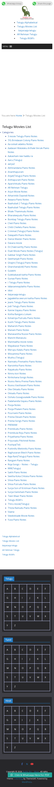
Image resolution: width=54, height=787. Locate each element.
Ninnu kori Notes (17, 373)
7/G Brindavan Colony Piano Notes (26, 140)
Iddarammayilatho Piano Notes (24, 286)
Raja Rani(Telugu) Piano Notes (24, 456)
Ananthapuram (16, 171)
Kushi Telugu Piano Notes (21, 322)
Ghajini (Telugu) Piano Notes (23, 262)
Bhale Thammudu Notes (20, 211)
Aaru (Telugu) (15, 160)
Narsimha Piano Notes (19, 365)
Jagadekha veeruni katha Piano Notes (27, 298)
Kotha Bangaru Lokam (19, 314)
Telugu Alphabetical (27, 22)
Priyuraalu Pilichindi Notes (21, 440)
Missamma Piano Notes (20, 353)
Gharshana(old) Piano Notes (22, 266)
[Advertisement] (27, 77)
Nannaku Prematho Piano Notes (25, 361)
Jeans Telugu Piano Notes (21, 302)
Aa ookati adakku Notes (20, 144)
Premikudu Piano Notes (20, 428)
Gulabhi (12, 270)
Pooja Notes (14, 405)
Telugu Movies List (27, 26)
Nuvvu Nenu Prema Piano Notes (25, 381)
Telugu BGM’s (27, 38)
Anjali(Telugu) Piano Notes (22, 175)
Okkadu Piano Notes (18, 393)
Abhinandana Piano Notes (21, 167)
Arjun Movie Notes (17, 191)
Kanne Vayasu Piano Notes (22, 310)
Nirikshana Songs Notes (20, 377)
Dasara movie (15, 242)
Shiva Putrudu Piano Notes (22, 484)
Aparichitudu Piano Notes (21, 183)
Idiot (10, 290)
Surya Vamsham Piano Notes (23, 492)
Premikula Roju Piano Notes (22, 432)
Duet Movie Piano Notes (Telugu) (25, 250)
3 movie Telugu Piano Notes (22, 136)
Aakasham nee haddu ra (20, 156)
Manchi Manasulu (17, 337)
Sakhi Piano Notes (17, 472)
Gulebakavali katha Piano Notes (24, 274)
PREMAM (12, 424)
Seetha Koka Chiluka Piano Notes (25, 476)
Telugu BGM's (15, 499)
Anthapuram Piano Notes (21, 179)
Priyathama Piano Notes (20, 436)
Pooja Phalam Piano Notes (21, 409)
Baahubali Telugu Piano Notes (24, 207)
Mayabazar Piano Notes (20, 345)
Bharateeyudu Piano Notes (22, 215)
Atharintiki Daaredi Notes (21, 195)
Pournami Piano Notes (19, 413)
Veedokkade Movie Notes (21, 515)
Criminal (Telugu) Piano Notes (23, 231)
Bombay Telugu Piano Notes (23, 219)
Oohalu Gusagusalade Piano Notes (26, 397)
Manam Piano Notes (18, 330)
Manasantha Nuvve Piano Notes (25, 334)
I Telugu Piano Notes (19, 282)
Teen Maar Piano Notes (20, 495)
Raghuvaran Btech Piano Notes (24, 452)
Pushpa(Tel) (14, 444)
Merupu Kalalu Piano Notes (22, 349)
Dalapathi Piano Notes (19, 235)
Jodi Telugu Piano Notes (20, 306)
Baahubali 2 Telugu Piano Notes (25, 203)
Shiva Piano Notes (17, 480)
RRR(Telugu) (14, 468)
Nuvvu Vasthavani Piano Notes (24, 385)
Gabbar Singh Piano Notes (21, 254)
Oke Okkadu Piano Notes (21, 389)
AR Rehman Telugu (27, 34)
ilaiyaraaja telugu (27, 30)
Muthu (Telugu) (16, 357)
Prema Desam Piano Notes (22, 416)
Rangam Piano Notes (19, 460)
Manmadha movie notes (20, 341)
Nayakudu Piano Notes (20, 369)
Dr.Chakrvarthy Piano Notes (22, 246)
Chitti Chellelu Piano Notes (22, 227)
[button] (5, 46)
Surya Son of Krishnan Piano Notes (26, 488)
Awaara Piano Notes (18, 199)
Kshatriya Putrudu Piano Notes (24, 318)
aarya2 (11, 163)
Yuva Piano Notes (17, 519)
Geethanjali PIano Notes (20, 258)
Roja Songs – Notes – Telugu (23, 464)
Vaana (11, 511)
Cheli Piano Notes (17, 223)
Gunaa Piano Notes (18, 278)
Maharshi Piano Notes (19, 326)
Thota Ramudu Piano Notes (22, 507)
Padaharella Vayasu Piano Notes (25, 401)
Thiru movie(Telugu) (18, 503)
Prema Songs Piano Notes (21, 420)
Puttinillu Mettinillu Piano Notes (24, 448)
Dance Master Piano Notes (22, 239)
